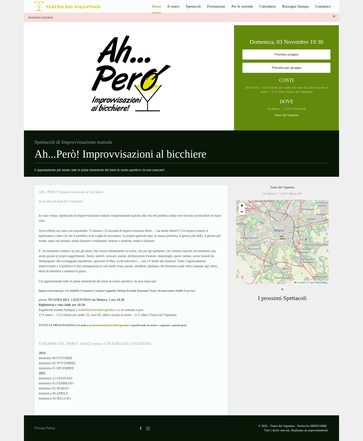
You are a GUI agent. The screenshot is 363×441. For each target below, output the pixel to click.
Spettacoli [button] (193, 6)
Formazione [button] (216, 6)
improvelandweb (318, 430)
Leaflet (301, 282)
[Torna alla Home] (66, 6)
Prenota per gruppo (286, 67)
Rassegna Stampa (295, 6)
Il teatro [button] (173, 6)
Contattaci (323, 6)
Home (156, 6)
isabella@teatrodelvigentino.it (98, 310)
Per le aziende (242, 6)
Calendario (267, 6)
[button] (282, 237)
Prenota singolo (287, 54)
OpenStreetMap (318, 282)
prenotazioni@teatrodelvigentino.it (110, 325)
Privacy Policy (44, 428)
